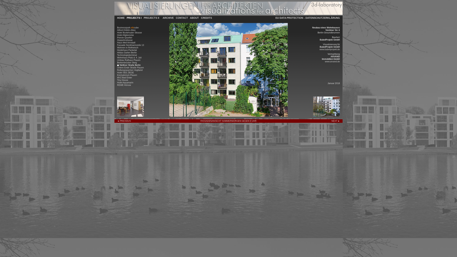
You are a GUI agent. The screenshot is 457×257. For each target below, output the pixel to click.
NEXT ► (336, 121)
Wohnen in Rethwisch (127, 47)
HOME (121, 17)
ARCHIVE (168, 17)
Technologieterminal (127, 55)
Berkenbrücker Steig (127, 62)
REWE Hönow (124, 85)
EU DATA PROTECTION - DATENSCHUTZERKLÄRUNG (307, 17)
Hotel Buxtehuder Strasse (129, 32)
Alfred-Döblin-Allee (126, 30)
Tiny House (122, 80)
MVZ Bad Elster (124, 77)
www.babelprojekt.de (330, 49)
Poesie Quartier (124, 37)
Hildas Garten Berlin (127, 52)
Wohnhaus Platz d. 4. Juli (129, 57)
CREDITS (206, 17)
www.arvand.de (332, 61)
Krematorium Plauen (127, 75)
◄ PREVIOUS (124, 121)
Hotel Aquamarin (125, 82)
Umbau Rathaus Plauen (128, 60)
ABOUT (194, 17)
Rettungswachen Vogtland (130, 70)
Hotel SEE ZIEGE (125, 72)
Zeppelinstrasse (125, 40)
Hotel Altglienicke (125, 35)
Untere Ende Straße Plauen (130, 67)
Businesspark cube (128, 27)
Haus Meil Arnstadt (126, 42)
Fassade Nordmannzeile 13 (130, 45)
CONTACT (182, 17)
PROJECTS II (151, 17)
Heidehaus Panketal (127, 50)
